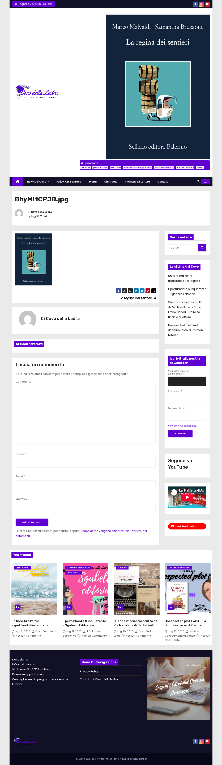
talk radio (115, 167)
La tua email (175, 373)
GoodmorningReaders (180, 567)
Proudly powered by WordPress (93, 758)
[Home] (17, 181)
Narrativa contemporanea (138, 167)
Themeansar (139, 758)
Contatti (162, 181)
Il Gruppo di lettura (137, 181)
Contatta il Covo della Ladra (99, 679)
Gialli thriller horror (164, 167)
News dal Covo (37, 181)
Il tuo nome (175, 391)
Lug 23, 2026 (177, 631)
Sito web (21, 499)
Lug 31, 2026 (74, 631)
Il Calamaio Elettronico (78, 567)
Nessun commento (28, 635)
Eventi (93, 181)
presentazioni (100, 167)
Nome (21, 454)
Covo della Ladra (41, 212)
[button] (198, 182)
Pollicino (122, 567)
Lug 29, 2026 (125, 631)
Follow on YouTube (69, 181)
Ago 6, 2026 (23, 631)
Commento (24, 382)
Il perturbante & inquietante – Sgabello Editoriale (84, 623)
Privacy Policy (89, 671)
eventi (200, 167)
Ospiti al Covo (22, 567)
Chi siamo (111, 181)
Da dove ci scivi (176, 408)
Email (20, 476)
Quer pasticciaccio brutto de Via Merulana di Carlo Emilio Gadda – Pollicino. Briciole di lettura (135, 627)
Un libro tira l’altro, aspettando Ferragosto (29, 623)
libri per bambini (185, 167)
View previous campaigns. (182, 425)
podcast (85, 167)
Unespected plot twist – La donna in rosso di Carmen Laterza (186, 330)
